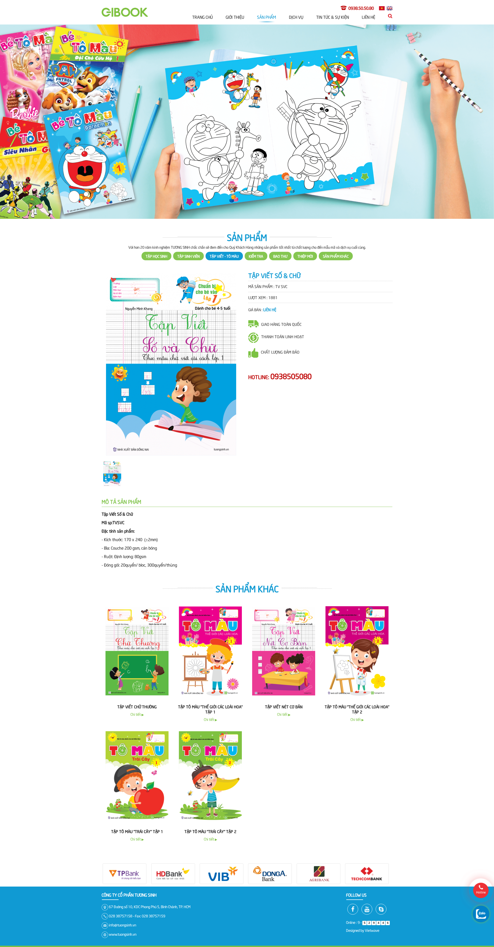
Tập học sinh (156, 235)
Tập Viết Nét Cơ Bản (284, 686)
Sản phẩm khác (336, 235)
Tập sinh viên (188, 235)
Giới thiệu (235, 17)
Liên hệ (368, 17)
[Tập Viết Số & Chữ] (171, 343)
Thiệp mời (305, 235)
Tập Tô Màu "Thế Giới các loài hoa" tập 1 (210, 688)
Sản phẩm (266, 17)
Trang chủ (202, 17)
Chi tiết (137, 693)
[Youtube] (366, 888)
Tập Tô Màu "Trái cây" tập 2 (210, 810)
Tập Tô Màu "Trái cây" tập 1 (137, 810)
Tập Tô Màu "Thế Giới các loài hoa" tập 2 (357, 688)
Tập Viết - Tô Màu (224, 235)
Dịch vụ (296, 17)
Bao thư (280, 235)
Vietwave (372, 909)
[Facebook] (352, 888)
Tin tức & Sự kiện (332, 17)
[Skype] (381, 888)
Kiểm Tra (256, 235)
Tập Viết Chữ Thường (137, 686)
